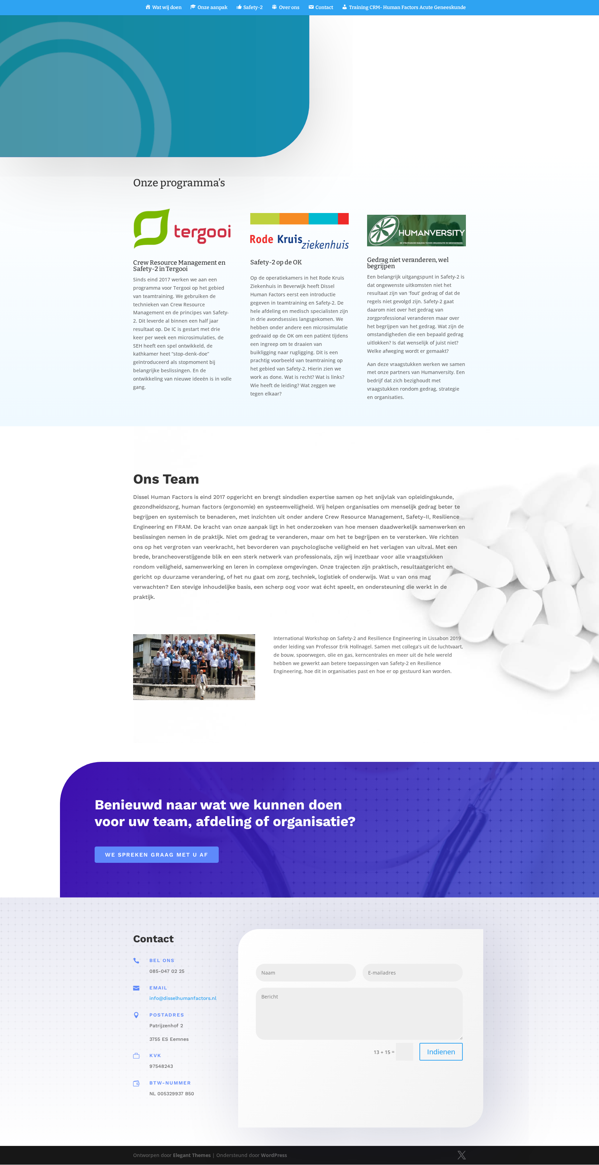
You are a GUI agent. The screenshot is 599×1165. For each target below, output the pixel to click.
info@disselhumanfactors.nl (182, 998)
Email (158, 987)
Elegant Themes (192, 1155)
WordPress (274, 1155)
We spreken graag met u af (156, 854)
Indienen (441, 1051)
